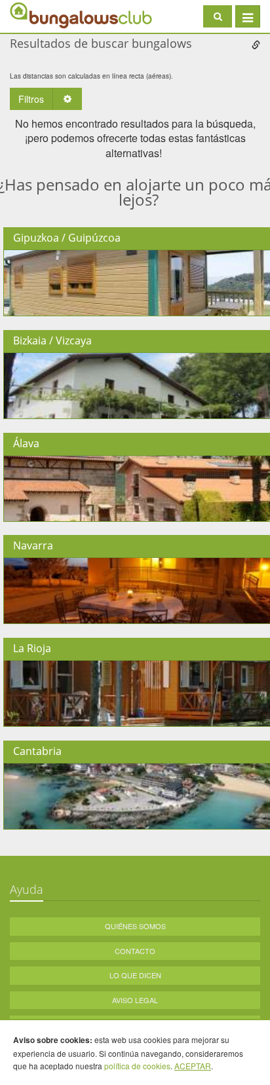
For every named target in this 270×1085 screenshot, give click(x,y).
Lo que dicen (135, 975)
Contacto (135, 951)
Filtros (31, 98)
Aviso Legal (135, 1000)
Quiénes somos (135, 926)
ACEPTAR (192, 1065)
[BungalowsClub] (42, 14)
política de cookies (137, 1065)
